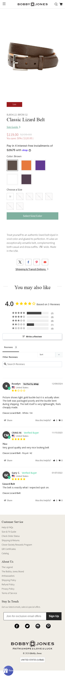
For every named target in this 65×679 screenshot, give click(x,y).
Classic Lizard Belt (11, 412)
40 (49, 196)
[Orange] (26, 165)
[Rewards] (8, 671)
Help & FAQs (7, 527)
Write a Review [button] (34, 336)
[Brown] (12, 165)
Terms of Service (9, 593)
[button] (55, 420)
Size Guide (12, 127)
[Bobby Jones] (32, 4)
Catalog (5, 553)
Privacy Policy (8, 589)
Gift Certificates (9, 549)
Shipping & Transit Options (31, 269)
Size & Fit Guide (9, 531)
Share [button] (9, 420)
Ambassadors (8, 576)
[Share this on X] (20, 262)
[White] (12, 179)
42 (10, 206)
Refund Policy (8, 584)
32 (10, 196)
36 (29, 196)
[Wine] (26, 179)
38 (39, 196)
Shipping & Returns (11, 540)
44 (20, 206)
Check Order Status (11, 536)
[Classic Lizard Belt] (32, 54)
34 (20, 196)
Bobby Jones (36, 653)
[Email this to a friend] (45, 262)
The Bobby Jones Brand (13, 571)
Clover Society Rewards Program (17, 544)
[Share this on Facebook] (28, 262)
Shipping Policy (9, 580)
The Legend (7, 567)
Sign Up (54, 616)
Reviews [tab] (8, 347)
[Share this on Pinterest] (37, 262)
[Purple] (40, 165)
